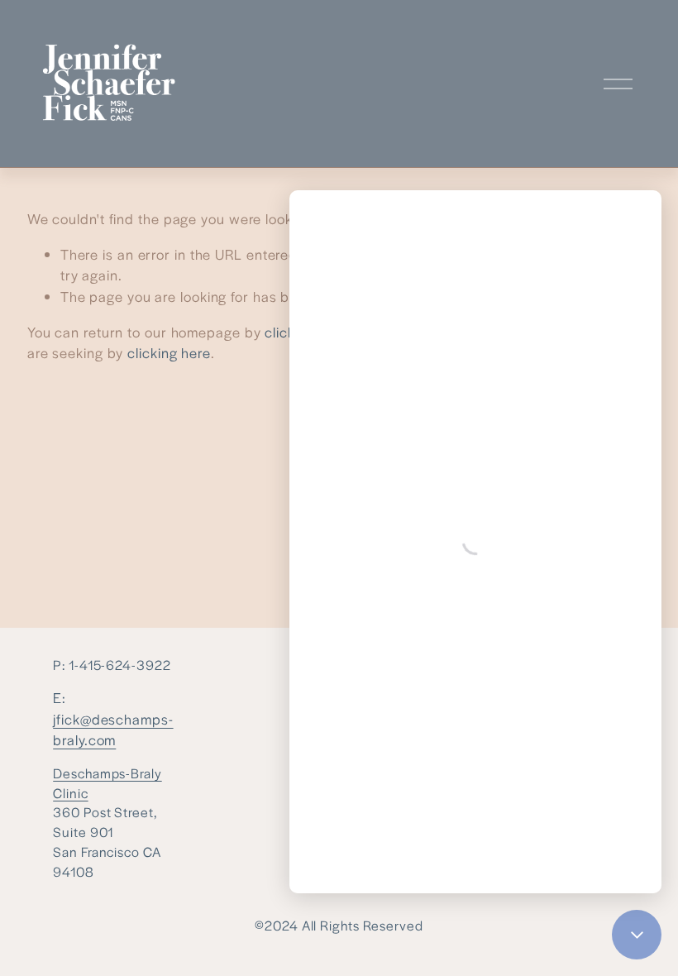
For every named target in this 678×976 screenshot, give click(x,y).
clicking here (169, 352)
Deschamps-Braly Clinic (107, 782)
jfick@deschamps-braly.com (113, 729)
